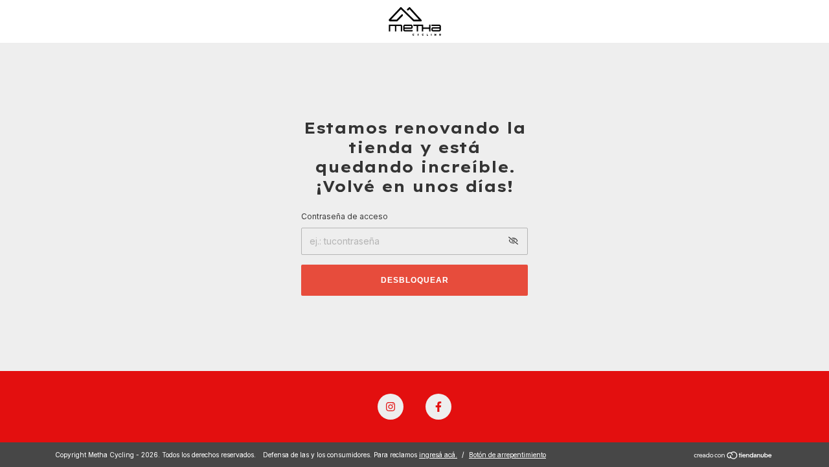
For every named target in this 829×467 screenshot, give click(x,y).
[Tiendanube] (733, 456)
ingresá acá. (438, 455)
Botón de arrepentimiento (507, 455)
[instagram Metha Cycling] (390, 407)
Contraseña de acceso (344, 216)
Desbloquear (415, 280)
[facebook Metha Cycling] (438, 407)
